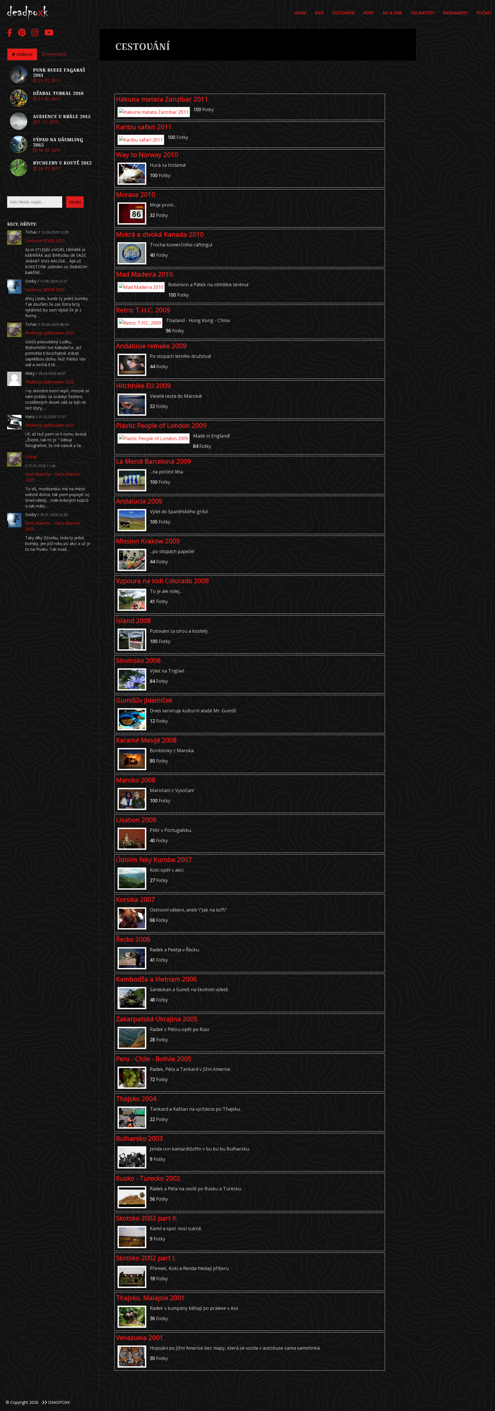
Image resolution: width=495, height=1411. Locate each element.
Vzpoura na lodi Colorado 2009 (162, 580)
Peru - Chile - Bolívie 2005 (154, 1058)
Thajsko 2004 (136, 1098)
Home (300, 12)
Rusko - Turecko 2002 (148, 1178)
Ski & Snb (392, 12)
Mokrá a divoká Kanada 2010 (160, 234)
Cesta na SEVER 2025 (45, 240)
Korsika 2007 (135, 899)
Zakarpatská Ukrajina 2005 (157, 1018)
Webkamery (455, 12)
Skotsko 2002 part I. (146, 1257)
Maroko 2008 (136, 779)
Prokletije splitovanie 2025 (49, 333)
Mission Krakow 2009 (148, 540)
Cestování (343, 12)
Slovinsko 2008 (138, 660)
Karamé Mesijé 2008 (146, 740)
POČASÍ (483, 12)
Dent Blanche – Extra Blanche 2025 (52, 477)
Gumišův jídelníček (144, 700)
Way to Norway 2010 (147, 154)
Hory (368, 12)
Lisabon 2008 (136, 819)
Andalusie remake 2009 (151, 345)
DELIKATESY (422, 12)
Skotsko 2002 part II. (147, 1218)
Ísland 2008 (133, 620)
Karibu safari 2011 (144, 126)
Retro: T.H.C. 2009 (143, 309)
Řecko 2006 (133, 939)
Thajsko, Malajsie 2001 (150, 1297)
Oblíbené (24, 54)
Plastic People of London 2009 (161, 425)
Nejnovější (56, 54)
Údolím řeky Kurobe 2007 (154, 859)
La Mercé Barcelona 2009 (153, 461)
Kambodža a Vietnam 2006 (156, 979)
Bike (319, 12)
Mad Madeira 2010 (144, 274)
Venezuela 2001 (139, 1337)
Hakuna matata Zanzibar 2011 (162, 99)
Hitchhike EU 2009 (143, 385)
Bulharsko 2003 (139, 1138)
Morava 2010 (135, 194)
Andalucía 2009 (139, 501)
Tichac (31, 456)
